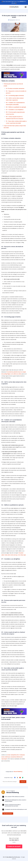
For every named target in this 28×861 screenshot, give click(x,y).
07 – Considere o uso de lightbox (14, 109)
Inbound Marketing (18, 771)
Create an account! (14, 846)
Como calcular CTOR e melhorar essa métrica (14, 796)
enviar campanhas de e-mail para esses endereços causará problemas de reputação (13, 757)
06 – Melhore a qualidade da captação (16, 107)
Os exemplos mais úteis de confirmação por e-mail (16, 809)
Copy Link (23, 781)
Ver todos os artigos (8, 813)
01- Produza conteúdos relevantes (15, 88)
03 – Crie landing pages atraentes (15, 95)
